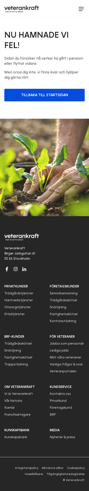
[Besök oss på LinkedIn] (24, 269)
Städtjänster (14, 314)
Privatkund (58, 401)
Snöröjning (58, 307)
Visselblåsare (34, 474)
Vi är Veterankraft (18, 394)
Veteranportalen (63, 371)
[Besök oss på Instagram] (15, 269)
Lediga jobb (59, 350)
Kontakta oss (60, 394)
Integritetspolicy (26, 468)
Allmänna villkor (53, 468)
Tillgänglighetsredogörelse (65, 474)
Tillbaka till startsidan (44, 95)
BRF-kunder (14, 337)
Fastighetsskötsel (64, 314)
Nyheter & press (62, 437)
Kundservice (61, 387)
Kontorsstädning (63, 321)
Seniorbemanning (64, 293)
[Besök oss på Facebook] (7, 269)
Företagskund (61, 408)
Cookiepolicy (76, 468)
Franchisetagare (17, 414)
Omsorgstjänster (17, 307)
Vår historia (13, 401)
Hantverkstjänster (18, 300)
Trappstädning (16, 364)
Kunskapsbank (15, 437)
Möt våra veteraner (65, 357)
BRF (53, 414)
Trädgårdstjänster (18, 293)
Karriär (9, 408)
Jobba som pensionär (67, 343)
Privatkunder (16, 286)
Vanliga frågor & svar (66, 364)
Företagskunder (64, 286)
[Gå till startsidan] (21, 8)
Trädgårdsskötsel (63, 300)
